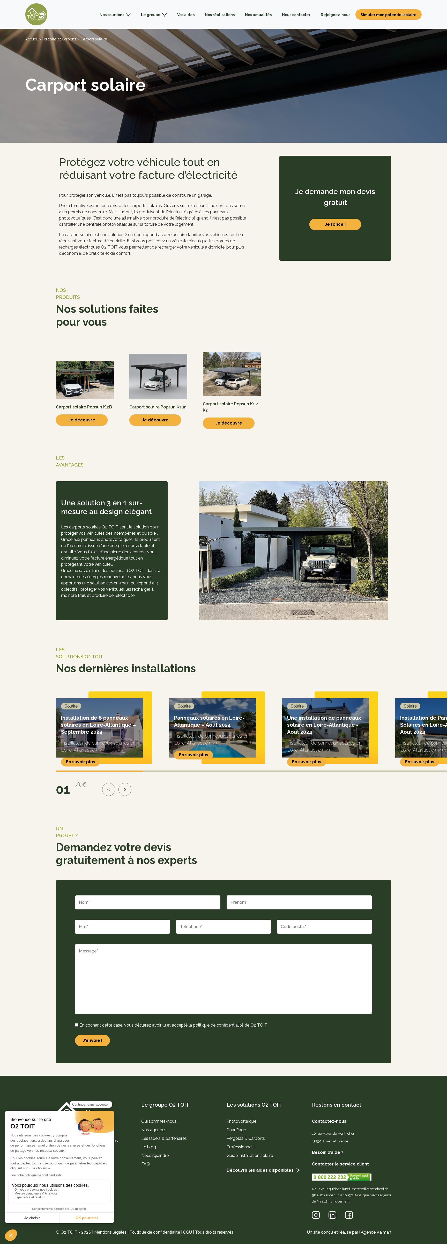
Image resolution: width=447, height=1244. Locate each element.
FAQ (145, 1164)
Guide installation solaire (250, 1155)
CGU (187, 1231)
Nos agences (153, 1129)
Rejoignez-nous (335, 15)
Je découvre (82, 420)
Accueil (31, 39)
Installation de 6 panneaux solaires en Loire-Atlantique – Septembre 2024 (98, 725)
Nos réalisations (220, 15)
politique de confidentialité (218, 1025)
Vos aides (186, 15)
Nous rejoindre (155, 1155)
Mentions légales (110, 1231)
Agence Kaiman (376, 1231)
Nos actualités (258, 15)
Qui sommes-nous (159, 1121)
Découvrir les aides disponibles (260, 1170)
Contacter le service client (340, 1164)
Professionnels (241, 1146)
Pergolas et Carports (59, 39)
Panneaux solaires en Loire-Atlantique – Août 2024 (209, 721)
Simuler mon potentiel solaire (388, 15)
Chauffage (236, 1129)
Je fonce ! (335, 224)
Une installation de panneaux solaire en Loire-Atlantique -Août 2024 (324, 725)
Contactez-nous (329, 1121)
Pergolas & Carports (246, 1138)
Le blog (148, 1146)
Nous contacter (296, 15)
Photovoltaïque (241, 1121)
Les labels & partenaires (164, 1138)
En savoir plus (80, 762)
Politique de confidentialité (155, 1231)
